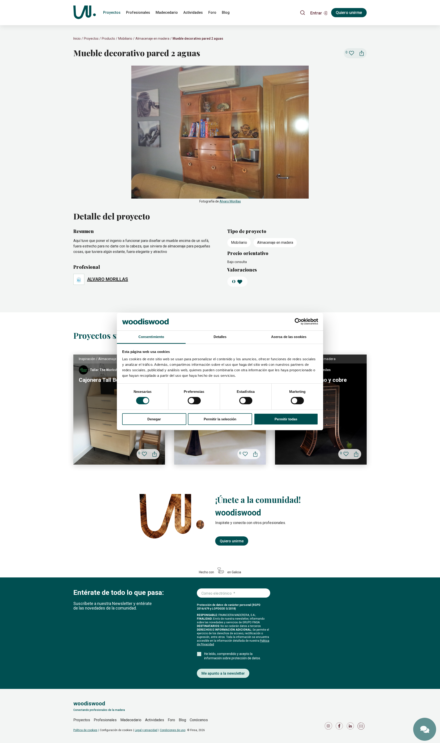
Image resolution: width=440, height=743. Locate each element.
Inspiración (87, 359)
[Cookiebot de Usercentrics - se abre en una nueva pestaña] (298, 321)
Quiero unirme (349, 12)
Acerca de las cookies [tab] (288, 337)
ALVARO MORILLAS (107, 279)
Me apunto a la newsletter (223, 673)
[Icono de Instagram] (329, 727)
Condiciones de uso (172, 730)
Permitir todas (286, 419)
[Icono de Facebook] (340, 727)
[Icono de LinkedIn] (351, 727)
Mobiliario (125, 38)
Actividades (193, 12)
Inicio (77, 38)
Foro (212, 12)
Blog (226, 12)
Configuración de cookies (116, 730)
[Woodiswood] (84, 13)
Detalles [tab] (220, 337)
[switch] (194, 400)
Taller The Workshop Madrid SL (114, 370)
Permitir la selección (220, 419)
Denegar (154, 419)
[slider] (220, 135)
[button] (318, 12)
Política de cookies (85, 730)
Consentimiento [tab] (151, 337)
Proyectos (112, 12)
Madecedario (167, 12)
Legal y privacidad (146, 730)
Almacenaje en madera (152, 38)
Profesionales (138, 12)
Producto (108, 38)
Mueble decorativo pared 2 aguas (198, 38)
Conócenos (199, 720)
